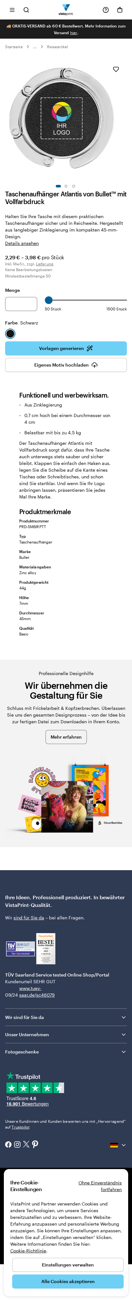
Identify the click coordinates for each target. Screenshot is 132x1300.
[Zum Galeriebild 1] (58, 186)
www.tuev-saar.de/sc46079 (29, 991)
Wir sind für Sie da (24, 1017)
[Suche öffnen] (26, 10)
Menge (12, 290)
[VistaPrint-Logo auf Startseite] (66, 9)
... (35, 46)
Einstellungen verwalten (68, 1264)
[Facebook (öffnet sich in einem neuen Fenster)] (8, 1145)
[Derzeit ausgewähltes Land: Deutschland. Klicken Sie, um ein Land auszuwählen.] (118, 1145)
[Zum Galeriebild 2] (66, 186)
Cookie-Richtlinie (28, 1250)
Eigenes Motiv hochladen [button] (61, 365)
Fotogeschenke (22, 1051)
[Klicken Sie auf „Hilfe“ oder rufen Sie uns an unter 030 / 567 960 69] (106, 10)
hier (73, 32)
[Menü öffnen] (12, 10)
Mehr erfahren (66, 737)
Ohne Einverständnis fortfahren (100, 1186)
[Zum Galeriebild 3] (74, 186)
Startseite (14, 46)
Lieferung (45, 264)
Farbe (21, 322)
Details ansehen (22, 243)
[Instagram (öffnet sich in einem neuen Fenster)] (17, 1145)
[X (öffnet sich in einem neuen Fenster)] (26, 1145)
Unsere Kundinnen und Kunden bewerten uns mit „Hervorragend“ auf (65, 1124)
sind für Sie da (28, 917)
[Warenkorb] (120, 10)
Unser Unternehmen (27, 1034)
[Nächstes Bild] (124, 119)
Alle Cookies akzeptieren (68, 1281)
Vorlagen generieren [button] (61, 348)
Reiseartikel (57, 46)
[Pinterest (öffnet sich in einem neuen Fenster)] (35, 1145)
